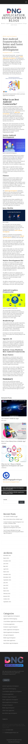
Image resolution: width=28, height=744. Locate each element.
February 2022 (6, 593)
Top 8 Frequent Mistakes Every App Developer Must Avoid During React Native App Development (13, 532)
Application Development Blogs (14, 18)
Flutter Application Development (11, 629)
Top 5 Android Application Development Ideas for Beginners (13, 488)
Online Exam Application (9, 640)
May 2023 (5, 566)
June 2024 (5, 563)
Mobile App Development (10, 36)
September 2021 (7, 601)
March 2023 (6, 571)
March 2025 (6, 558)
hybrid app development (11, 190)
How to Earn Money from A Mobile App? (13, 441)
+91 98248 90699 (9, 729)
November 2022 (7, 577)
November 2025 (7, 555)
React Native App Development (10, 643)
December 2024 (7, 560)
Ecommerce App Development (10, 626)
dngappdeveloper (8, 52)
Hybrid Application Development (11, 632)
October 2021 (6, 599)
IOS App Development (8, 635)
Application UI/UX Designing (10, 618)
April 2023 (5, 569)
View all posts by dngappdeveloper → (12, 481)
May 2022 (5, 588)
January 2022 (6, 596)
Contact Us (6, 680)
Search (5, 499)
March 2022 (6, 590)
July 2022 (5, 582)
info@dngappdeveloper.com (11, 732)
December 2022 (7, 574)
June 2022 (5, 585)
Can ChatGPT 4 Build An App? (10, 418)
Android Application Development (11, 616)
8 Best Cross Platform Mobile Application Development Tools (13, 493)
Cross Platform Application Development (13, 621)
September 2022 (7, 579)
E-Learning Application (9, 624)
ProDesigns (17, 741)
